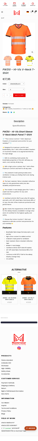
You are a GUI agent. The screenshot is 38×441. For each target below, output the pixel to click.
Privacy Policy (6, 411)
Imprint (3, 405)
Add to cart (19, 95)
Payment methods (7, 383)
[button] (19, 322)
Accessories (5, 374)
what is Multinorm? (7, 423)
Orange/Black (15, 84)
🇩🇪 (28, 12)
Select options (9, 292)
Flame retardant (7, 360)
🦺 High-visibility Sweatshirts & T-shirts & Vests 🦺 (18, 109)
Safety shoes (5, 371)
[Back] (2, 18)
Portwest (11, 104)
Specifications (19, 125)
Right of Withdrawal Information (12, 391)
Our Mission (5, 403)
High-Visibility (6, 368)
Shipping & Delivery (8, 386)
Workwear (5, 366)
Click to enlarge (32, 52)
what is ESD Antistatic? (9, 425)
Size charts (5, 394)
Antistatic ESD (6, 363)
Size (4, 89)
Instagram (19, 350)
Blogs (3, 414)
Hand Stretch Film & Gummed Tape (13, 431)
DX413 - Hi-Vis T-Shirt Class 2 (28, 298)
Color (4, 84)
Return (3, 388)
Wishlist (32, 11)
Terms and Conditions (9, 408)
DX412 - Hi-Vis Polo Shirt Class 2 (9, 298)
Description (19, 121)
